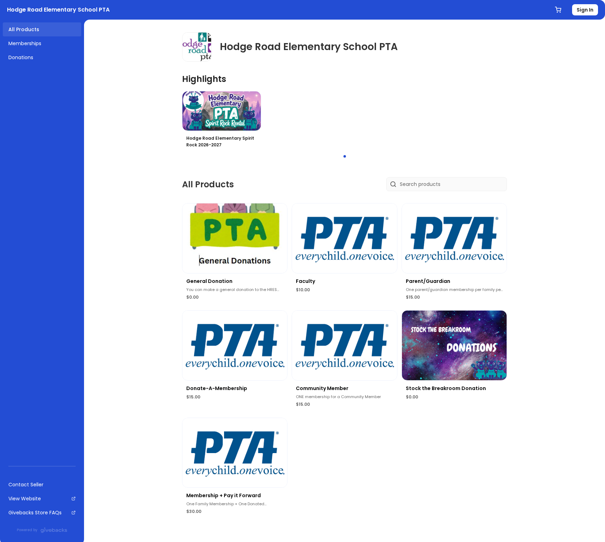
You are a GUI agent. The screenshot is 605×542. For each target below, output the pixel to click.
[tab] (344, 156)
